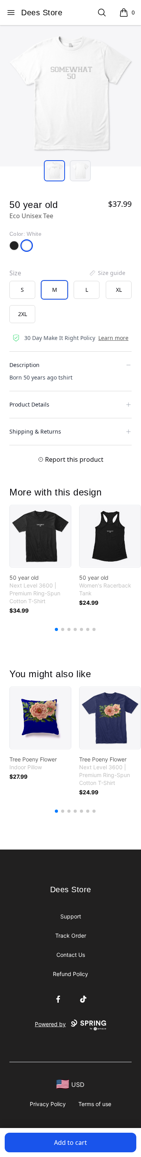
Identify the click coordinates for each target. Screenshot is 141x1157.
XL (119, 289)
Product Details (29, 404)
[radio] (22, 290)
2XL (22, 314)
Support (70, 916)
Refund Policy (70, 974)
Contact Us (70, 954)
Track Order (70, 935)
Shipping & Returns (35, 431)
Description (24, 365)
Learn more (113, 338)
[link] (40, 536)
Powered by (50, 1024)
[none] (107, 273)
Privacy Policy (48, 1104)
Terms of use (94, 1104)
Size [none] (15, 273)
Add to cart (70, 1142)
